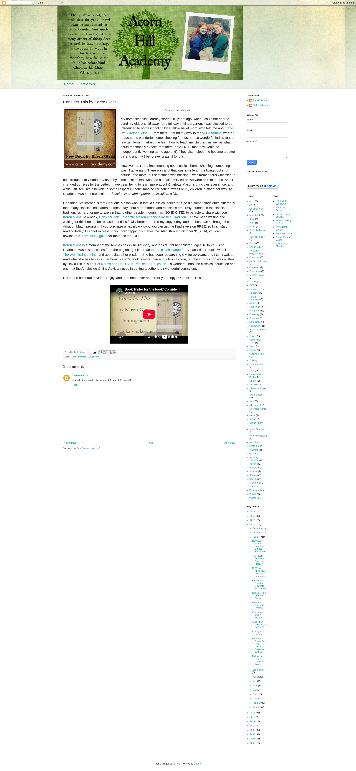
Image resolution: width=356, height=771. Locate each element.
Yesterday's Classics (281, 245)
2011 (253, 721)
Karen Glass (72, 217)
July (255, 681)
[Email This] (100, 352)
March (256, 698)
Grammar (254, 318)
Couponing (255, 271)
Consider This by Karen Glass (259, 596)
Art (250, 205)
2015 (253, 520)
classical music (257, 237)
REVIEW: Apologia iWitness (258, 605)
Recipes (253, 464)
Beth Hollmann (260, 100)
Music (252, 415)
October (257, 537)
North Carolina (256, 429)
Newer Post (70, 443)
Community (255, 247)
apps (251, 201)
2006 (253, 743)
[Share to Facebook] (111, 352)
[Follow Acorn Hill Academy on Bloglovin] (263, 188)
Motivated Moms (257, 409)
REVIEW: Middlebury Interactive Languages (259, 572)
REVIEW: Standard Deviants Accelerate (259, 584)
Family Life (254, 289)
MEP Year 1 (255, 405)
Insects (252, 350)
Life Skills (254, 384)
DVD (251, 285)
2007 (253, 738)
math (251, 401)
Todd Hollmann (260, 105)
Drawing (253, 281)
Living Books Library (282, 228)
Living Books (93, 357)
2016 (253, 516)
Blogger (197, 763)
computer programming (256, 252)
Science (253, 471)
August (256, 677)
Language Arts (256, 364)
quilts (252, 453)
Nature (252, 419)
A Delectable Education (282, 202)
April (255, 694)
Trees (252, 486)
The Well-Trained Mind (80, 255)
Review (253, 467)
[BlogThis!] (104, 352)
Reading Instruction (254, 458)
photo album (255, 446)
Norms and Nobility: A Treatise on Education (133, 264)
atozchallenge (256, 209)
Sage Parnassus (284, 233)
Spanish (253, 475)
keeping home (256, 354)
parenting (254, 442)
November (258, 532)
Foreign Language (254, 298)
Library (252, 381)
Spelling (253, 479)
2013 (253, 712)
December (258, 528)
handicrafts (255, 322)
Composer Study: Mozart (257, 615)
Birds (252, 222)
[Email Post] (94, 352)
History (252, 336)
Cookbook (254, 257)
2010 (253, 725)
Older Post (229, 443)
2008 (253, 734)
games (252, 303)
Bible (252, 219)
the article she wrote (166, 250)
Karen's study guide (92, 236)
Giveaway (254, 314)
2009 (253, 730)
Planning (253, 450)
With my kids (255, 490)
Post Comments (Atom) (88, 448)
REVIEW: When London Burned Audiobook (259, 546)
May (255, 690)
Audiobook (254, 215)
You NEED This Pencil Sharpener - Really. (259, 560)
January (257, 707)
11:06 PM (87, 375)
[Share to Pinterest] (114, 352)
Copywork (254, 267)
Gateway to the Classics (283, 215)
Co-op (252, 243)
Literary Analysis (257, 388)
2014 (253, 524)
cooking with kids (258, 261)
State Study (255, 482)
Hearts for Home (257, 329)
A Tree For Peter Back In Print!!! (259, 625)
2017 (253, 511)
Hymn (252, 346)
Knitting (253, 360)
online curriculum (258, 435)
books (252, 226)
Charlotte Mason (79, 357)
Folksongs (254, 293)
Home (69, 84)
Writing (252, 494)
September (258, 670)
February (257, 703)
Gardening (254, 307)
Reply (75, 385)
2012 (253, 717)
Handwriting (255, 326)
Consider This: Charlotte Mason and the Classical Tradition (142, 217)
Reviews (88, 84)
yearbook (254, 498)
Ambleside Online (281, 209)
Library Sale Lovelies (258, 633)
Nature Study (256, 423)
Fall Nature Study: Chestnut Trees (258, 660)
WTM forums (211, 133)
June (255, 685)
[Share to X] (107, 352)
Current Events (256, 275)
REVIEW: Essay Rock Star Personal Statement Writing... (259, 645)
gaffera (176, 763)
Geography (255, 310)
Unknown (77, 375)
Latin (251, 370)
